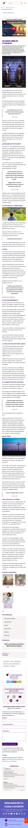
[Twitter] (10, 682)
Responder (6, 778)
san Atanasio (6, 666)
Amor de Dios (6, 661)
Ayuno (11, 661)
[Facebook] (8, 682)
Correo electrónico (8, 724)
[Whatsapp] (18, 682)
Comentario (6, 731)
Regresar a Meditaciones (8, 13)
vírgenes (4, 475)
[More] (20, 682)
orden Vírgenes (17, 661)
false (5, 755)
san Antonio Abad (15, 663)
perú (10, 663)
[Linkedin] (13, 682)
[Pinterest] (15, 682)
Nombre (4, 718)
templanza (11, 226)
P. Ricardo (6, 663)
